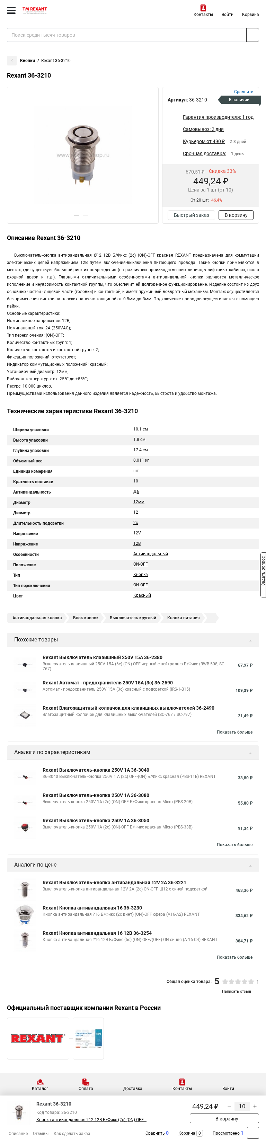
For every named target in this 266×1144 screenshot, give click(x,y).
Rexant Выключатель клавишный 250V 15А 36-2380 (102, 657)
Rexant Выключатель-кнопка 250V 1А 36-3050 (96, 820)
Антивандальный (150, 553)
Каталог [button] (40, 1088)
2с (135, 522)
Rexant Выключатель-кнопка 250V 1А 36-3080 (96, 795)
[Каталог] (11, 10)
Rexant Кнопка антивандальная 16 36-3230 (92, 908)
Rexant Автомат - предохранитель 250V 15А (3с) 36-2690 (108, 682)
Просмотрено (226, 1133)
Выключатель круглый (133, 617)
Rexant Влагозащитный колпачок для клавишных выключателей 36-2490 (128, 708)
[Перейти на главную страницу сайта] (52, 10)
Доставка (132, 1088)
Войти (227, 14)
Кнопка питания (183, 617)
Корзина (250, 14)
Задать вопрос (263, 571)
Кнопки (27, 60)
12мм (138, 501)
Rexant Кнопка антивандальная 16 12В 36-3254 (97, 933)
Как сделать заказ (72, 1133)
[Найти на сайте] (252, 35)
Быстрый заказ (191, 215)
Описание (18, 1133)
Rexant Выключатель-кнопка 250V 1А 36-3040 (96, 770)
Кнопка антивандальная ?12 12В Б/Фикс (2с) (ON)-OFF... (91, 1119)
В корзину (236, 215)
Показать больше (234, 732)
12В (137, 543)
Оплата (86, 1088)
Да (136, 491)
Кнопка (140, 574)
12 (135, 512)
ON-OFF (140, 564)
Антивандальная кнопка (37, 617)
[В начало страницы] (253, 1133)
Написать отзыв (236, 991)
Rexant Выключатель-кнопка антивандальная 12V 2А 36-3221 (114, 882)
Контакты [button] (203, 14)
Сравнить (155, 1133)
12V (137, 533)
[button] (76, 215)
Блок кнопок (86, 617)
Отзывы (40, 1133)
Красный (142, 595)
